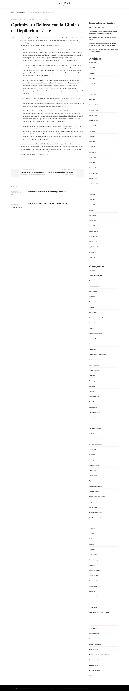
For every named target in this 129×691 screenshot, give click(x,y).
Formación (92, 454)
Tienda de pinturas (94, 665)
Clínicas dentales (94, 396)
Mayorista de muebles (95, 512)
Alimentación (93, 291)
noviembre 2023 (93, 236)
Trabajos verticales (94, 670)
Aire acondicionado (94, 286)
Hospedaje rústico (94, 465)
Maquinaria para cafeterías (97, 496)
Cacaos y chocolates (95, 338)
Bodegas (91, 328)
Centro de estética (42, 19)
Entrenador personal (95, 428)
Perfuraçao (92, 539)
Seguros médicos (94, 633)
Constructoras (93, 407)
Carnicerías (92, 349)
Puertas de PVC (93, 575)
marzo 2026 (92, 89)
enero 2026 (92, 99)
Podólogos (92, 549)
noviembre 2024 (93, 173)
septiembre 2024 (94, 183)
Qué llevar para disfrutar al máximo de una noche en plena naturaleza (103, 50)
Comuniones (92, 402)
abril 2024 (92, 210)
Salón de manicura (94, 623)
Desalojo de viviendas (95, 412)
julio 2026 (92, 68)
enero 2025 (92, 162)
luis (14, 37)
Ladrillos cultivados (94, 491)
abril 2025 (92, 147)
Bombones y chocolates (95, 333)
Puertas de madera (94, 570)
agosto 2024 (92, 189)
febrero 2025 (93, 157)
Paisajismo (92, 528)
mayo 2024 (92, 205)
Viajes (91, 675)
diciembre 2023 (93, 231)
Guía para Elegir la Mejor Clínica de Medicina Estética (47, 203)
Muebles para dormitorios (96, 517)
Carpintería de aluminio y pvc (97, 354)
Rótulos (91, 617)
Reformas (92, 591)
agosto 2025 (92, 126)
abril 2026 (92, 83)
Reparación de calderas (96, 596)
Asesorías (92, 296)
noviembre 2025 (93, 110)
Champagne (92, 381)
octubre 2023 (93, 241)
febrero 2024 (93, 220)
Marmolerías (93, 507)
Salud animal (93, 628)
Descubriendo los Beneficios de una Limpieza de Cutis (47, 192)
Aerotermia (92, 280)
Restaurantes (93, 607)
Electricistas (92, 417)
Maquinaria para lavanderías (97, 502)
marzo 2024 (92, 215)
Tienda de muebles (94, 660)
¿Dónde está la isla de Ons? (97, 27)
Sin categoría (93, 639)
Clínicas (91, 391)
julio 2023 (92, 257)
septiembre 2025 (94, 120)
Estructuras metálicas (95, 444)
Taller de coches (93, 649)
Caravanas (92, 344)
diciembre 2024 (93, 168)
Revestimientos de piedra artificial (99, 612)
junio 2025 (92, 136)
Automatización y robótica (96, 317)
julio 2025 (92, 131)
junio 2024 (92, 199)
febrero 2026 (93, 94)
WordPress (85, 688)
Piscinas (91, 544)
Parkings (91, 533)
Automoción (92, 323)
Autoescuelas (93, 312)
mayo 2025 (92, 141)
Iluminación (92, 470)
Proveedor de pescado (95, 560)
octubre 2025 (93, 115)
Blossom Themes (68, 688)
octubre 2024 (93, 178)
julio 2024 (92, 194)
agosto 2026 (92, 62)
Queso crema (93, 586)
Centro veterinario (94, 370)
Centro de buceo (93, 360)
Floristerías (92, 449)
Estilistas (91, 433)
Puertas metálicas (94, 581)
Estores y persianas (94, 438)
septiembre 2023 (94, 247)
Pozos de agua (93, 554)
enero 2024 (92, 226)
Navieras (91, 523)
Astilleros (92, 307)
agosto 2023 (92, 252)
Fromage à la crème (95, 460)
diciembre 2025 (93, 104)
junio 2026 (92, 73)
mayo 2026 (92, 78)
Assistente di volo (94, 302)
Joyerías (91, 481)
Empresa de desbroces (95, 423)
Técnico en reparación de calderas (99, 654)
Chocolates (92, 386)
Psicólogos (92, 565)
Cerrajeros (92, 375)
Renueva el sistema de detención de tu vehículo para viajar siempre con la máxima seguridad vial (103, 44)
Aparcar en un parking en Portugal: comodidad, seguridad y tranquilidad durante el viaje (103, 32)
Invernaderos (93, 475)
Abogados (92, 270)
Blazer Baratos (64, 3)
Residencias (92, 602)
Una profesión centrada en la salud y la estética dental (102, 38)
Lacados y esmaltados (95, 486)
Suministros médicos (95, 644)
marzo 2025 (92, 152)
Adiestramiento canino (95, 275)
